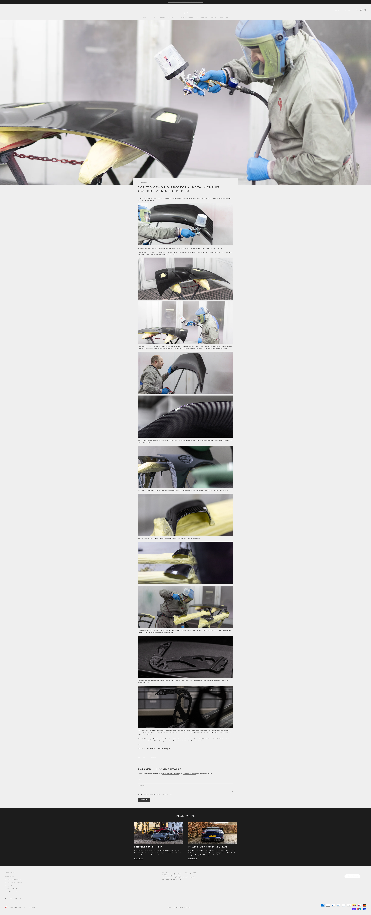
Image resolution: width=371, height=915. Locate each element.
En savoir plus (138, 858)
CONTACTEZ (224, 17)
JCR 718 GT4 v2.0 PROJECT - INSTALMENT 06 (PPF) (154, 749)
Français (347, 10)
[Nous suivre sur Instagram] (11, 899)
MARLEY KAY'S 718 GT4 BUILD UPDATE (207, 847)
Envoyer (144, 800)
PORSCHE (153, 17)
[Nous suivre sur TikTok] (21, 899)
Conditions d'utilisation (12, 889)
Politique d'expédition (11, 886)
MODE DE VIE (202, 17)
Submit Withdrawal (11, 892)
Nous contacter (9, 877)
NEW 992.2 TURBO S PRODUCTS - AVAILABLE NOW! (185, 2)
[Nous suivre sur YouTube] (16, 899)
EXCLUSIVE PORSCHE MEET (148, 847)
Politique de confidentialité (170, 774)
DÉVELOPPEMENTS (166, 17)
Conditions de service (189, 774)
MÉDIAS (213, 17)
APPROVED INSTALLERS (185, 17)
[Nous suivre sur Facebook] (6, 899)
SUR (144, 17)
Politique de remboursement (13, 883)
